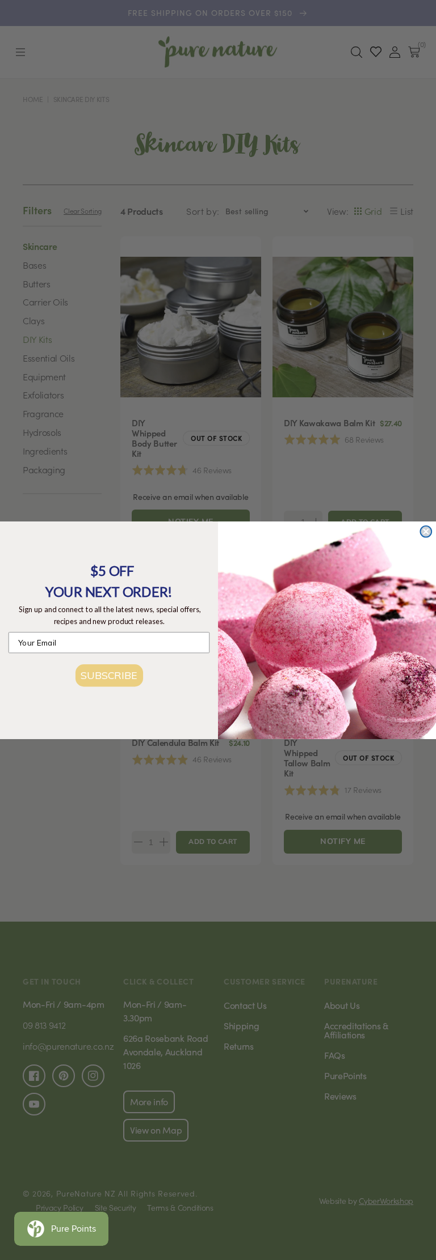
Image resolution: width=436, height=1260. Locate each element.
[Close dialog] (425, 531)
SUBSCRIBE (109, 674)
